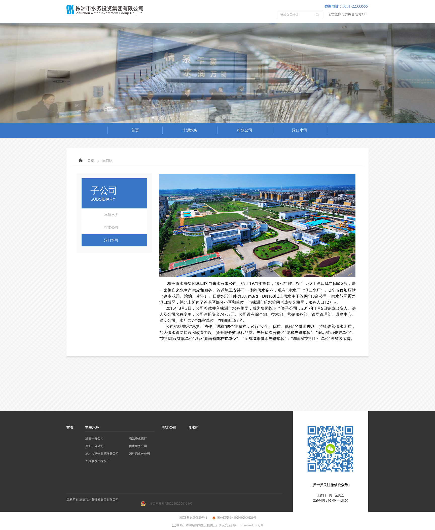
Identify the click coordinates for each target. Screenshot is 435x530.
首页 (90, 161)
